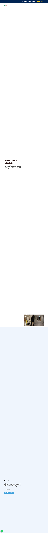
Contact (33, 5)
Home (17, 5)
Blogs (30, 5)
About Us (20, 5)
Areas (28, 5)
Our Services (24, 5)
